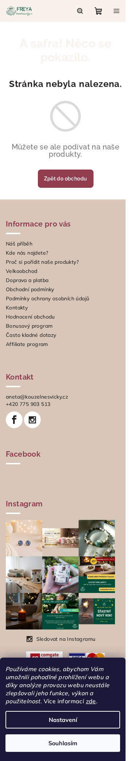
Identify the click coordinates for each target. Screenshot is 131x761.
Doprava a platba (27, 280)
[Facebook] (14, 419)
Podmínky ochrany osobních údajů (47, 298)
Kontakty (17, 307)
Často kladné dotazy (31, 335)
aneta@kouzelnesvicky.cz (37, 396)
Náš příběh (19, 243)
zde (91, 701)
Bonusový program (29, 326)
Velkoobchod (21, 271)
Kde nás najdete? (27, 253)
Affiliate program (27, 344)
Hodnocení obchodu (30, 316)
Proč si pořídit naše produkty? (42, 262)
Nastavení (63, 719)
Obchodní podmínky (30, 289)
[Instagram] (32, 419)
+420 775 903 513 (28, 404)
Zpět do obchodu (62, 179)
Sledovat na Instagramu (66, 639)
